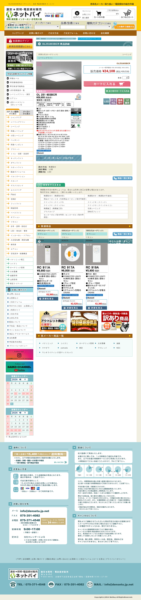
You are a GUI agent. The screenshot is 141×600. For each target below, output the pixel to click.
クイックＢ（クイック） (98, 202)
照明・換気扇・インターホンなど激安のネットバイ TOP (56, 38)
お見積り (73, 559)
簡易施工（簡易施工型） (54, 208)
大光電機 (101, 343)
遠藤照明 (13, 276)
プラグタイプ (49, 212)
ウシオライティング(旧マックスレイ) (57, 352)
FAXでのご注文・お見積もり (21, 306)
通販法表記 (50, 559)
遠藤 (118, 343)
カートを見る (98, 559)
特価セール (14, 78)
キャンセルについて (17, 330)
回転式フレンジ (94, 212)
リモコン (14, 222)
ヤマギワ (45, 348)
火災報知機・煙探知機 (20, 240)
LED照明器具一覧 (17, 90)
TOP (19, 559)
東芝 (81, 348)
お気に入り (86, 14)
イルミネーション (18, 176)
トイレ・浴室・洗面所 (20, 154)
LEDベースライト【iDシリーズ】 (17, 103)
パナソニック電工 (17, 260)
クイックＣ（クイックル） (55, 205)
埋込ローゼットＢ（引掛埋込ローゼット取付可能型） (65, 199)
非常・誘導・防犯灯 (19, 226)
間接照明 (14, 208)
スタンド (14, 181)
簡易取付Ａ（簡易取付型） (55, 196)
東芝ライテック (16, 284)
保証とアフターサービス (19, 334)
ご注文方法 (13, 314)
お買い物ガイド (38, 559)
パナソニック (47, 343)
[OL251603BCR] (59, 153)
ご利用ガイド (14, 310)
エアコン (13, 98)
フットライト (16, 204)
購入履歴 (85, 18)
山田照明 (13, 280)
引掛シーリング (94, 208)
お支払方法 (13, 318)
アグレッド (102, 348)
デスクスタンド (17, 185)
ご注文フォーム (15, 302)
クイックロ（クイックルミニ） (100, 205)
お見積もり (13, 298)
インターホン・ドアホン (21, 235)
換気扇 (13, 244)
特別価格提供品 (16, 82)
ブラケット (15, 149)
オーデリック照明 (86, 343)
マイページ (86, 11)
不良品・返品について (18, 326)
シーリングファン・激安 (20, 94)
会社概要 (13, 338)
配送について (14, 322)
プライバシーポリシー (18, 346)
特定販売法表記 (15, 342)
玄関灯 (13, 199)
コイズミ (64, 343)
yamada (64, 348)
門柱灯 (13, 195)
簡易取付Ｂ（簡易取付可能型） (100, 196)
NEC (118, 348)
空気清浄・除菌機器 (19, 254)
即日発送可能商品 (17, 86)
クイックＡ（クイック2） (54, 202)
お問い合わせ (14, 294)
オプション (15, 217)
